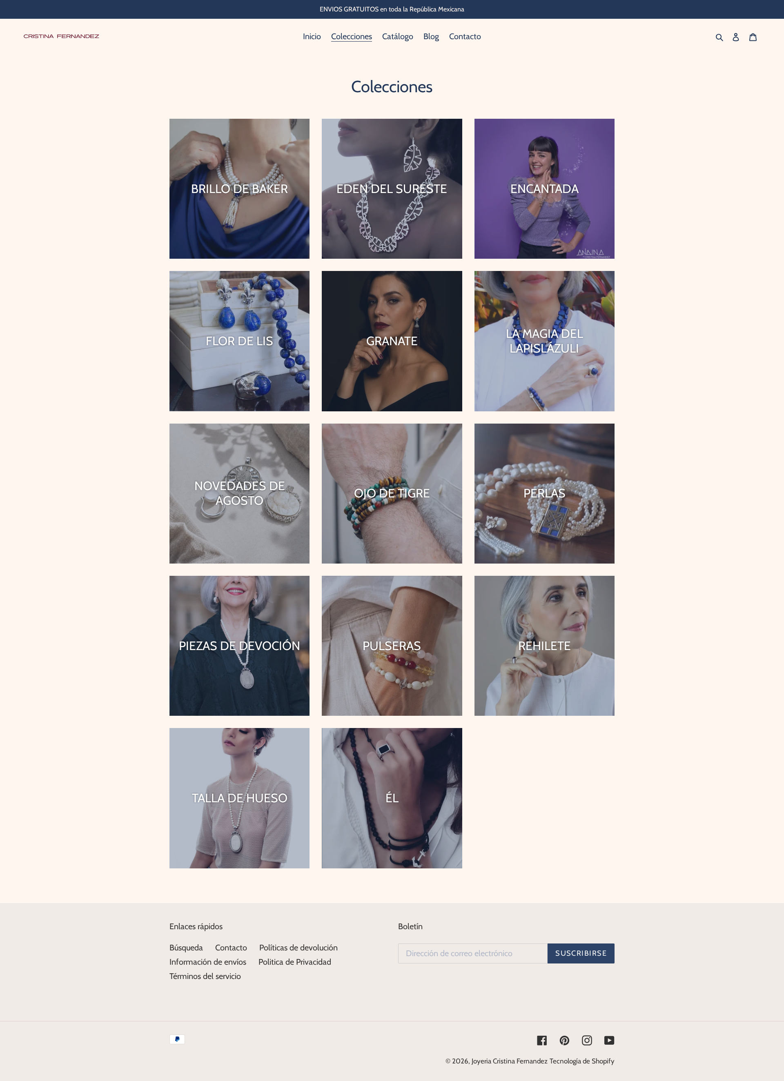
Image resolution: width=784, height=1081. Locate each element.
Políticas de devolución (298, 947)
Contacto (231, 947)
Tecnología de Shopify (582, 1061)
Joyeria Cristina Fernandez (510, 1061)
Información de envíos (207, 962)
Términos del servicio (205, 976)
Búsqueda (186, 947)
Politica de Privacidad (294, 962)
